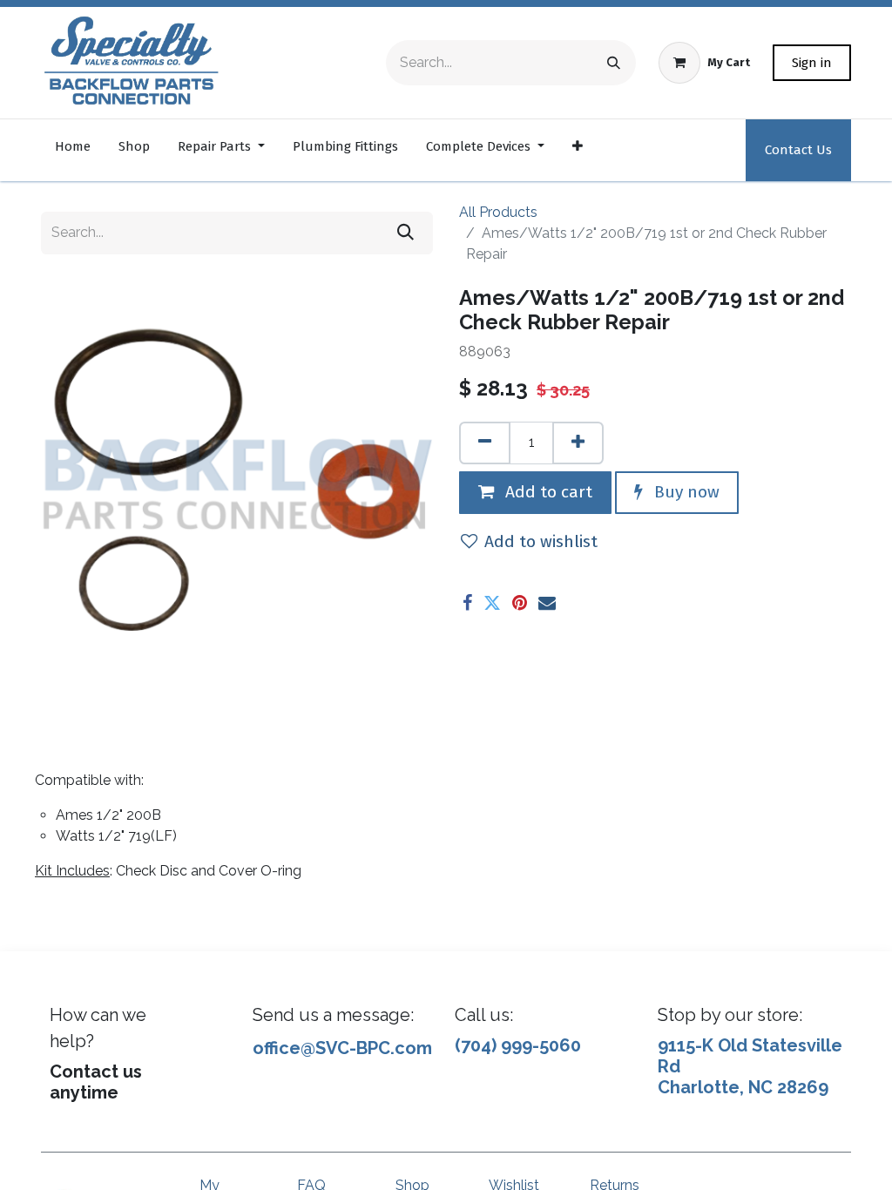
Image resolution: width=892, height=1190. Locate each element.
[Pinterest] (519, 603)
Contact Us (798, 150)
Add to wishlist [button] (541, 541)
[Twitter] (492, 603)
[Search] (613, 62)
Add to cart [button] (546, 492)
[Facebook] (467, 603)
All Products (498, 212)
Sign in (812, 63)
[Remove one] (484, 443)
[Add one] (578, 443)
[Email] (547, 603)
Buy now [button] (685, 492)
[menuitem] (73, 150)
